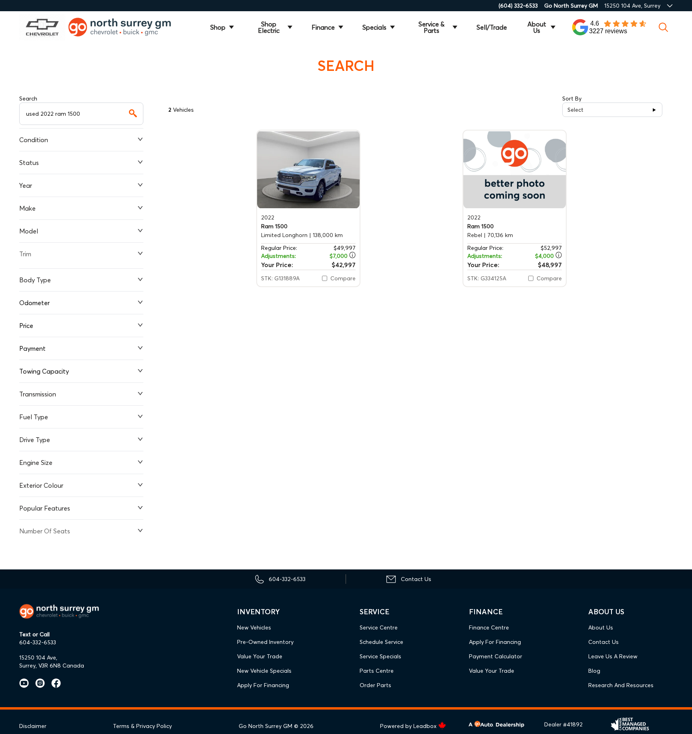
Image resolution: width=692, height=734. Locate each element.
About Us (536, 27)
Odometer (34, 303)
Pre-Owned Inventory (265, 642)
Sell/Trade (492, 27)
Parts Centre (377, 670)
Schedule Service (381, 642)
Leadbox (425, 726)
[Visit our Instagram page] (37, 683)
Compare (343, 278)
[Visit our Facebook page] (53, 683)
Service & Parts (431, 27)
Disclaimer (32, 726)
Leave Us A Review (613, 656)
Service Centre (379, 627)
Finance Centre (489, 627)
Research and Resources (621, 685)
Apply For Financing (263, 685)
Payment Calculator (495, 656)
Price (26, 326)
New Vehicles (254, 627)
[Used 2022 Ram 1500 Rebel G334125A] (514, 170)
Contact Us (603, 642)
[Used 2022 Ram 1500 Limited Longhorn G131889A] (308, 170)
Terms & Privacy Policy (142, 726)
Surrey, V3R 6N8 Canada (51, 665)
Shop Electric (269, 27)
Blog (594, 670)
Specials (374, 27)
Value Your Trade (259, 656)
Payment (32, 348)
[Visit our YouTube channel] (24, 683)
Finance (323, 27)
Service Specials (380, 656)
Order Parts (375, 685)
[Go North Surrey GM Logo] (125, 27)
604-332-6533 (37, 642)
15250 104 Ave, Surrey (632, 5)
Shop (217, 27)
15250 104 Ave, (38, 657)
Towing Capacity (44, 371)
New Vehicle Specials (264, 670)
